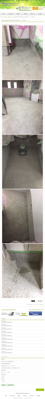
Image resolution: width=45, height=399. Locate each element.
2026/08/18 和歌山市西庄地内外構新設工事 (6, 325)
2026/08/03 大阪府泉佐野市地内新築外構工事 (7, 342)
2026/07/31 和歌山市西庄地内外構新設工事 (6, 352)
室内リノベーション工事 (5, 372)
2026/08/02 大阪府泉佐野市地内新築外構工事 (7, 345)
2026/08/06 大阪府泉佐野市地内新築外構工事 (7, 339)
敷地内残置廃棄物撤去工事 (5, 363)
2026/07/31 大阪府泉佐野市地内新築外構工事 (7, 349)
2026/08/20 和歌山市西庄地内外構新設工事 (6, 322)
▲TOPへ (40, 389)
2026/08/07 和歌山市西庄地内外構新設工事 (6, 332)
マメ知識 (2, 381)
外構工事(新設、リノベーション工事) (7, 365)
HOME (4, 13)
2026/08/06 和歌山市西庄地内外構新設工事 (6, 335)
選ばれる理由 (11, 13)
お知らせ (2, 376)
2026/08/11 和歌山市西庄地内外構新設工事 (6, 328)
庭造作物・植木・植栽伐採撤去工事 (7, 361)
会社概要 (39, 13)
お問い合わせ (32, 13)
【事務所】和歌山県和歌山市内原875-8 (22, 393)
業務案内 (18, 13)
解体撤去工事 (3, 370)
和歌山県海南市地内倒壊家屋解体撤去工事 (9, 309)
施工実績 (25, 13)
